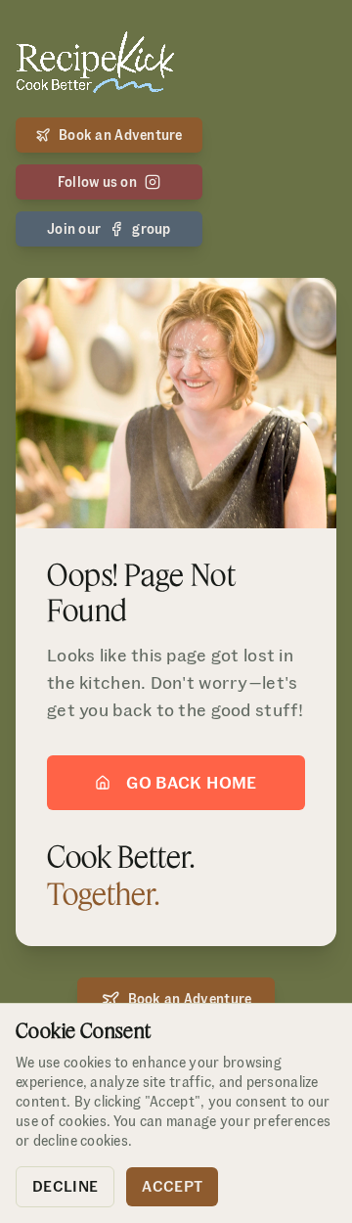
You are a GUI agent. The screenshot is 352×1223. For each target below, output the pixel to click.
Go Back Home (191, 782)
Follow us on (97, 182)
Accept (172, 1186)
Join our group (109, 229)
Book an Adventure (121, 135)
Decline (65, 1186)
